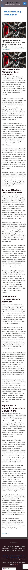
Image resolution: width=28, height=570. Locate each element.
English (7, 568)
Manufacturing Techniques (18, 48)
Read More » (5, 533)
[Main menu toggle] (24, 3)
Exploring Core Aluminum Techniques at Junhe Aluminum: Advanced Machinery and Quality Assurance (14, 43)
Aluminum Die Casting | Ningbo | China (12, 3)
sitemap (16, 564)
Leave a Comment (6, 48)
